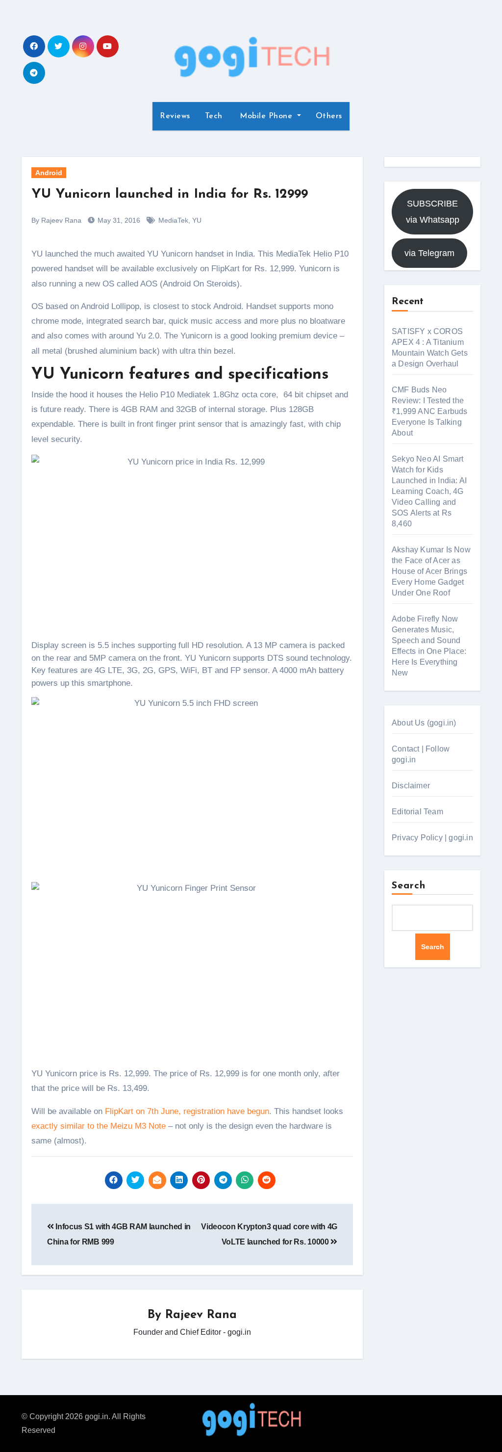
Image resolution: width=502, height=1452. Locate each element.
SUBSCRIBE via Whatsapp (432, 211)
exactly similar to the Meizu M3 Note (98, 1126)
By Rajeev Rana (56, 220)
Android (48, 173)
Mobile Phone (266, 116)
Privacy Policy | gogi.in (432, 837)
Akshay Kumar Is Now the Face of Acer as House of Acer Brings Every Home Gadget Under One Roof (431, 571)
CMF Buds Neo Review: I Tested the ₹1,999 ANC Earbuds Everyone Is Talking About (430, 411)
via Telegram (429, 253)
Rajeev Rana (201, 1315)
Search (409, 886)
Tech (214, 116)
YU (196, 220)
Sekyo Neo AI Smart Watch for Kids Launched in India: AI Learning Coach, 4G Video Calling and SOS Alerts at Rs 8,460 (429, 491)
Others (329, 116)
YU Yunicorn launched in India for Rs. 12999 (169, 194)
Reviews (175, 116)
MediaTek (173, 220)
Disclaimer (411, 785)
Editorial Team (417, 811)
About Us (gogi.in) (424, 723)
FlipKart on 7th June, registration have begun (187, 1111)
